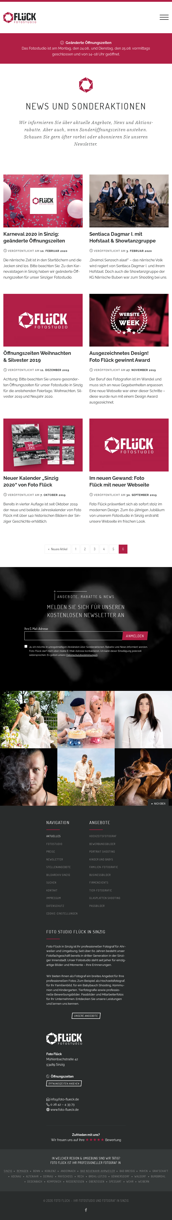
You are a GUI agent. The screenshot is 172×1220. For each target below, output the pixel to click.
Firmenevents (98, 882)
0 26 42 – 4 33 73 (62, 1104)
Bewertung (103, 1140)
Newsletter (54, 859)
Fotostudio (54, 844)
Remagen (22, 1171)
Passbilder (97, 905)
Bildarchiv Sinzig (58, 875)
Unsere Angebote (86, 1015)
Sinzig (8, 1171)
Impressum (53, 898)
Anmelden (135, 636)
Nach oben (159, 803)
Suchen (51, 882)
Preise (50, 851)
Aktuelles (53, 836)
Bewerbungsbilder (102, 844)
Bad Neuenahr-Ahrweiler (97, 1171)
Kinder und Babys (101, 859)
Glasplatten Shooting (104, 898)
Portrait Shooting (102, 851)
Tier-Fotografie (100, 890)
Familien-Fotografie (103, 867)
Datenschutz (55, 906)
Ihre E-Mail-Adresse (36, 629)
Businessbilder (100, 875)
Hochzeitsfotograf (103, 836)
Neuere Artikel (59, 549)
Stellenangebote (58, 867)
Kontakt (52, 890)
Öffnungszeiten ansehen (64, 1083)
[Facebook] (86, 1210)
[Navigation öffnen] (164, 18)
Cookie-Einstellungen (62, 913)
